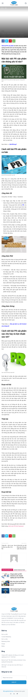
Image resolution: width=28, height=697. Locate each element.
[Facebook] (3, 41)
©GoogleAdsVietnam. (8, 691)
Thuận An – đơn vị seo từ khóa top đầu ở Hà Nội (7, 547)
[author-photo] (14, 562)
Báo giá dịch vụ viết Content (18, 324)
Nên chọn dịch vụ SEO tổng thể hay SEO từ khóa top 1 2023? (18, 583)
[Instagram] (10, 694)
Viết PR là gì (12, 144)
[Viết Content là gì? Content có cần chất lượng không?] (5, 591)
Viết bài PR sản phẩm (8, 45)
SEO (6, 8)
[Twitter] (6, 41)
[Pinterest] (10, 41)
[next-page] (5, 597)
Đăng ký (14, 682)
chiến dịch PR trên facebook (15, 526)
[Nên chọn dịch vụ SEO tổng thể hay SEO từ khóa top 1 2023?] (5, 583)
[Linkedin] (14, 694)
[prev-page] (3, 597)
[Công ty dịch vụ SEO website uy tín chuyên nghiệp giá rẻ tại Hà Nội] (5, 576)
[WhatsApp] (13, 41)
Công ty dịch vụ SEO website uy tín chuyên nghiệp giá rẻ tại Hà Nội (17, 575)
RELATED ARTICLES (7, 570)
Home (2, 8)
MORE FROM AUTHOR (19, 570)
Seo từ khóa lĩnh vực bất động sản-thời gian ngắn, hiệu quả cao (20, 547)
